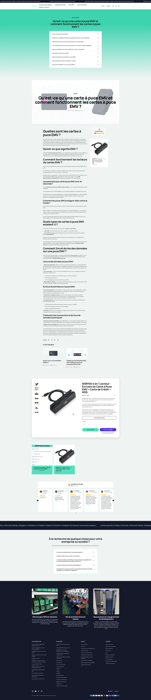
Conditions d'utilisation (110, 663)
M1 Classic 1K (59, 660)
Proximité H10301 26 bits (61, 677)
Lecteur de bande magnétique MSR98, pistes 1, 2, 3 (38, 645)
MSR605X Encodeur (36, 658)
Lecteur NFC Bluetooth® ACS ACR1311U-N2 (38, 676)
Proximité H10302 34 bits (61, 679)
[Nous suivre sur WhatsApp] (41, 691)
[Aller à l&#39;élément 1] (36, 384)
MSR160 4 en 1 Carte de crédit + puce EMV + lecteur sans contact (39, 661)
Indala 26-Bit (59, 683)
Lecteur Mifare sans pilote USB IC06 (38, 670)
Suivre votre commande (110, 646)
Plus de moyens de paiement (108, 432)
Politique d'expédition (110, 654)
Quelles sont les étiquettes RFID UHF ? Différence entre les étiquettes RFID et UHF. (76, 362)
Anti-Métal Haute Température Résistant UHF (62, 654)
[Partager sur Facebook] (48, 340)
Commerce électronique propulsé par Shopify (47, 695)
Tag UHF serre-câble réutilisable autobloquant (63, 657)
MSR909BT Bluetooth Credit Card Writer (39, 652)
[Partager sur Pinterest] (55, 340)
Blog (106, 652)
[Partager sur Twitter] (52, 340)
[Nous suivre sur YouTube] (35, 691)
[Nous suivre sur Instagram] (32, 691)
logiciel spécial (74, 255)
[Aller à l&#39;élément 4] (36, 398)
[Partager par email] (58, 340)
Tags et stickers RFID (81, 4)
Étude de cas (108, 650)
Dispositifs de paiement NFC (87, 654)
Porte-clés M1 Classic (61, 664)
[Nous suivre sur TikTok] (38, 691)
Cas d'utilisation (84, 644)
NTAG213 (58, 669)
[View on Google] (40, 491)
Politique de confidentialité (111, 661)
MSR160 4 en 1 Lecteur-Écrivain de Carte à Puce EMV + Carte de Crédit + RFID (97, 388)
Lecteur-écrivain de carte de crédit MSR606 (39, 655)
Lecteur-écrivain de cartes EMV (51, 256)
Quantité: (84, 421)
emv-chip (75, 93)
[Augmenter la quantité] (88, 424)
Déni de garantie (109, 659)
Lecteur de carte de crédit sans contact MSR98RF (38, 648)
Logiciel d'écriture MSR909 (86, 660)
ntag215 (58, 671)
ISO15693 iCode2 (60, 675)
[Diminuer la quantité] (84, 424)
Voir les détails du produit (99, 417)
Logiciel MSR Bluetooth (86, 664)
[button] (37, 500)
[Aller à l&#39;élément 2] (36, 389)
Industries (83, 646)
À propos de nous (109, 644)
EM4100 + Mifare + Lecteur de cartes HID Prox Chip (38, 667)
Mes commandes (109, 648)
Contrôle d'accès (84, 650)
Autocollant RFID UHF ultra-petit (63, 647)
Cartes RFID (71, 4)
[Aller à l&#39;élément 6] (36, 408)
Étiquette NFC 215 (60, 666)
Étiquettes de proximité (61, 681)
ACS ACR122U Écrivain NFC (37, 673)
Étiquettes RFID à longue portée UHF (63, 645)
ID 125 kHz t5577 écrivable (61, 685)
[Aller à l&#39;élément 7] (36, 412)
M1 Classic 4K (59, 662)
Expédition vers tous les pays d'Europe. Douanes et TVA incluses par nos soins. (17, 1)
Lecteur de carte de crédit (86, 652)
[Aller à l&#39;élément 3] (36, 394)
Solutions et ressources (44, 7)
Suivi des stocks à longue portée (88, 648)
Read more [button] (57, 499)
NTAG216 (58, 673)
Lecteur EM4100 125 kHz (37, 664)
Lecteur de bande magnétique (45, 4)
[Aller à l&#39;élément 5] (36, 403)
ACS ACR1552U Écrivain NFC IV (38, 678)
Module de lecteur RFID (60, 4)
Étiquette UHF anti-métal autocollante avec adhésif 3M (62, 650)
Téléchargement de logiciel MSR (88, 662)
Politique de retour (109, 657)
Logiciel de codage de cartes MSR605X (87, 657)
